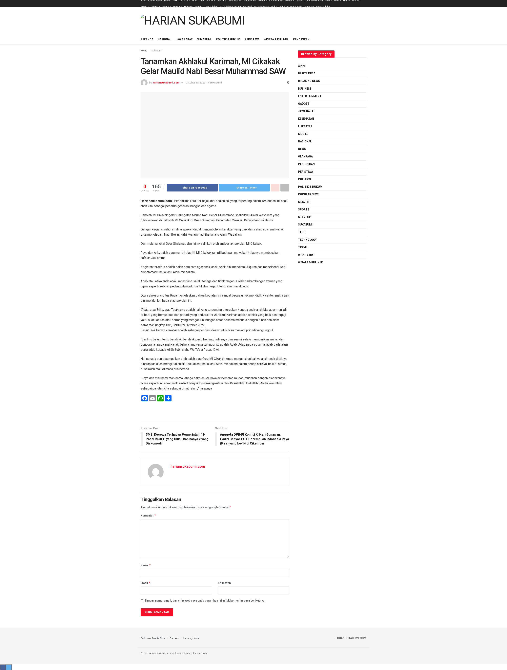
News (302, 149)
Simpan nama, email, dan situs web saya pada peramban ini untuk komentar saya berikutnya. (205, 600)
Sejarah (304, 202)
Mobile (303, 134)
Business (305, 88)
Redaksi (309, 6)
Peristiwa (252, 39)
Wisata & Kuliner (276, 39)
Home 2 (145, 6)
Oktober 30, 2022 (195, 82)
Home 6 (188, 6)
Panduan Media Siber (290, 6)
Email (146, 583)
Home (144, 50)
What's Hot (306, 254)
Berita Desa (306, 73)
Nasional (164, 39)
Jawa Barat (184, 39)
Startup (304, 217)
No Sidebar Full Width (265, 6)
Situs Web (224, 583)
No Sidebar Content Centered (236, 6)
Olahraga (305, 156)
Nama (146, 565)
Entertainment (309, 96)
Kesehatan (306, 118)
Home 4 (166, 6)
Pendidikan (301, 39)
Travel (303, 247)
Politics (304, 179)
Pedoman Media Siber (153, 638)
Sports (303, 209)
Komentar (148, 515)
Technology (307, 239)
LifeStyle (305, 126)
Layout (198, 6)
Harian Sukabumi (158, 653)
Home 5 (177, 6)
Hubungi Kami (191, 638)
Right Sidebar (323, 6)
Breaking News (309, 80)
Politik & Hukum (228, 39)
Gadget (303, 103)
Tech (302, 232)
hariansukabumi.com (165, 82)
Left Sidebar (211, 6)
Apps (302, 65)
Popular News (308, 194)
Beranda (147, 39)
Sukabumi (204, 39)
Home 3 (156, 6)
